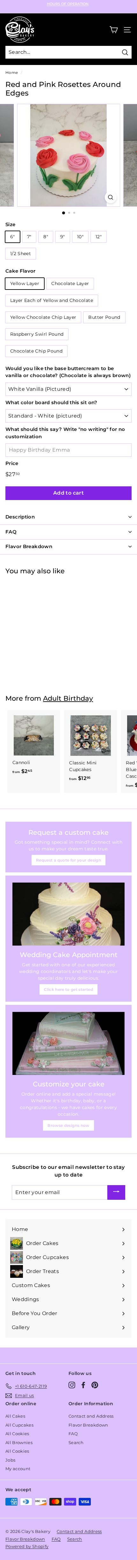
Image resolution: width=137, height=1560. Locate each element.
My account (18, 1468)
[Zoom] (110, 197)
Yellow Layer (24, 283)
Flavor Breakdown (88, 1425)
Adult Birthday (68, 698)
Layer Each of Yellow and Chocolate (51, 300)
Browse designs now (68, 1125)
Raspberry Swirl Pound (36, 334)
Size (10, 224)
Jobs (10, 1460)
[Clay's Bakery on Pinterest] (94, 1385)
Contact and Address (91, 1416)
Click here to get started (68, 989)
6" (12, 237)
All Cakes (15, 1416)
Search (75, 1442)
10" (80, 237)
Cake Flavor (20, 271)
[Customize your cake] (68, 1043)
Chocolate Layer (70, 283)
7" (29, 237)
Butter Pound (104, 317)
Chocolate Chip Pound (36, 351)
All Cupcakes (19, 1425)
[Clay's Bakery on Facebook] (83, 1385)
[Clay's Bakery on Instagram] (71, 1385)
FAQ (73, 1433)
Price (11, 463)
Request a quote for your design (68, 860)
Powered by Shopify (26, 1546)
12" (99, 237)
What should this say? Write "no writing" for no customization (65, 433)
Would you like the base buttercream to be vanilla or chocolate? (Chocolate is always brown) (68, 372)
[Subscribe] (116, 1192)
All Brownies (18, 1442)
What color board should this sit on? (51, 402)
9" (62, 237)
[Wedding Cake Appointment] (68, 914)
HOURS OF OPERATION (68, 4)
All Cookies (17, 1433)
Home (11, 72)
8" (45, 237)
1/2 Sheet (20, 253)
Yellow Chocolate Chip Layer (43, 317)
